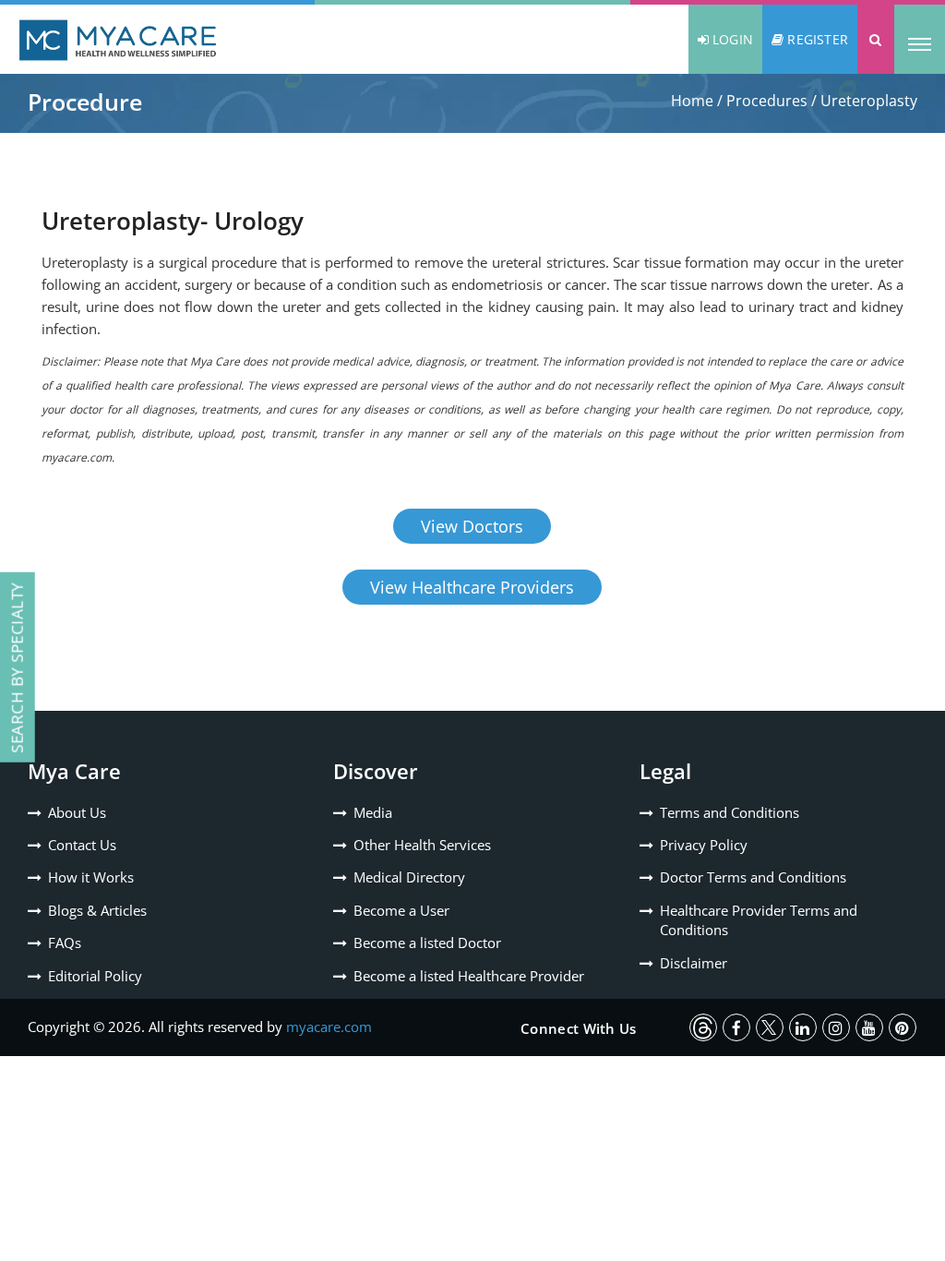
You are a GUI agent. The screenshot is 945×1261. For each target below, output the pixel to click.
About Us (77, 812)
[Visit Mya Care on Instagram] (836, 1027)
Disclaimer (693, 963)
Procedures (766, 100)
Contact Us (82, 844)
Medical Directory (409, 877)
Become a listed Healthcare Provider (468, 976)
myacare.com (329, 1026)
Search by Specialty (17, 667)
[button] (875, 39)
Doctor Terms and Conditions (753, 877)
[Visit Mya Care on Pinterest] (902, 1027)
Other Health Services (422, 844)
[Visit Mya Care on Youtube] (869, 1027)
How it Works (91, 877)
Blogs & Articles (97, 910)
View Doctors (472, 526)
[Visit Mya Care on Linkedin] (803, 1027)
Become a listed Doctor (427, 942)
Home (692, 100)
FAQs (64, 942)
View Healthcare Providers (472, 587)
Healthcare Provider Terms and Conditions (758, 920)
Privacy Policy (704, 844)
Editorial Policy (95, 976)
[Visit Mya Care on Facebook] (736, 1027)
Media (372, 812)
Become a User (401, 910)
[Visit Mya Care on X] (770, 1027)
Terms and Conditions (729, 812)
